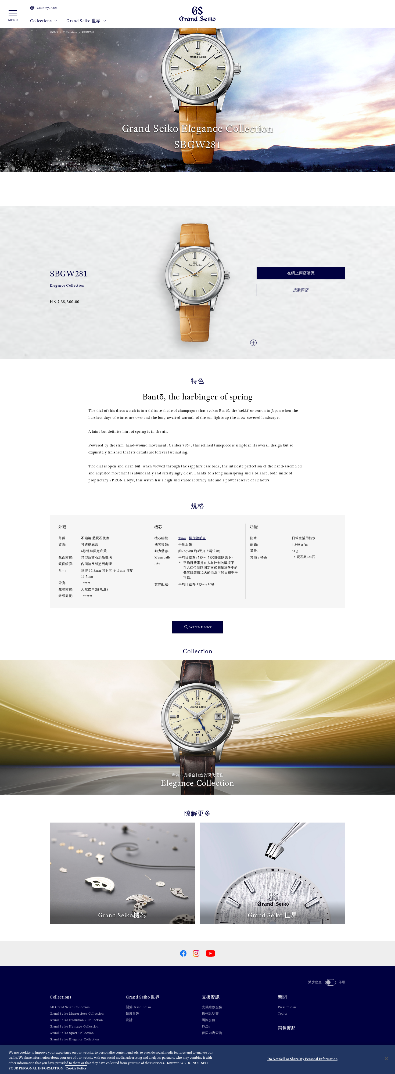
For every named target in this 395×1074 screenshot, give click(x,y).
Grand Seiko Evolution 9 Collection (76, 1020)
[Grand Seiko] (197, 13)
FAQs (206, 1026)
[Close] (386, 1059)
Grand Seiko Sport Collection (72, 1033)
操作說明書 (197, 538)
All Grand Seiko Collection (70, 1007)
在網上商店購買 (301, 273)
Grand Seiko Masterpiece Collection (77, 1013)
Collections (41, 20)
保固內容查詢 (212, 1033)
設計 (129, 1020)
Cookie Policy (76, 1068)
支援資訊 (211, 997)
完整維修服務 (212, 1007)
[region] (197, 1059)
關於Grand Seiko (138, 1007)
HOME (54, 32)
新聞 (282, 997)
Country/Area (47, 8)
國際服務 (209, 1020)
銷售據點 (287, 1027)
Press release (287, 1007)
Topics (282, 1013)
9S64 (182, 538)
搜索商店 (301, 290)
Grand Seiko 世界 (84, 20)
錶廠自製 (132, 1013)
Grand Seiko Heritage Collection (74, 1026)
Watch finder (200, 627)
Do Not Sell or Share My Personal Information (302, 1059)
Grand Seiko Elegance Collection (74, 1039)
